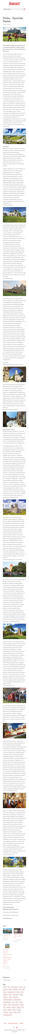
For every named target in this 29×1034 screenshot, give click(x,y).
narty (13, 1002)
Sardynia (21, 1004)
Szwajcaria (8, 1007)
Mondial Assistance (7, 1002)
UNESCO (9, 1010)
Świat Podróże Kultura (8, 1015)
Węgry (11, 1012)
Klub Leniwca (15, 994)
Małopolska (15, 997)
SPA (4, 1007)
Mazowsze (5, 997)
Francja (18, 992)
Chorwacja (5, 989)
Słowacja (13, 1007)
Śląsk (19, 1012)
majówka (21, 994)
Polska (9, 24)
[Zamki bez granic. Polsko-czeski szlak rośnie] (18, 930)
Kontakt (21, 1023)
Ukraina (5, 1010)
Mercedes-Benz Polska (8, 999)
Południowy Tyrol (15, 1004)
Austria (20, 987)
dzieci (20, 989)
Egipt (23, 989)
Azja (24, 987)
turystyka (18, 1007)
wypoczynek (6, 1012)
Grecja (22, 992)
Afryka (5, 987)
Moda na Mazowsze (17, 999)
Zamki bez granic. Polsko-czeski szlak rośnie (18, 936)
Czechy (10, 989)
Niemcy (20, 1002)
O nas (5, 1023)
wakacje (14, 1010)
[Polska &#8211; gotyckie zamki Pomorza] (7, 930)
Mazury (10, 997)
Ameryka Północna (14, 987)
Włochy (15, 1012)
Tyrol (23, 1007)
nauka (17, 1002)
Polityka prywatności (13, 1023)
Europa (5, 992)
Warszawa (19, 1010)
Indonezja (5, 994)
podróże (5, 1004)
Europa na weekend (11, 992)
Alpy (8, 987)
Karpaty (10, 994)
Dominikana (15, 989)
